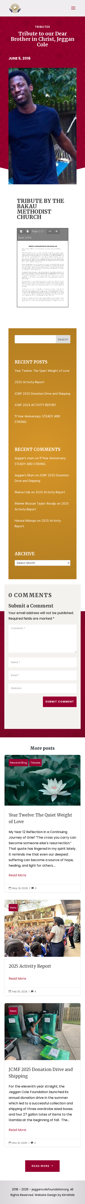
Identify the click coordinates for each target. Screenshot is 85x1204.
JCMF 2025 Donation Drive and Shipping (42, 394)
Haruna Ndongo (25, 521)
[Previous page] (21, 231)
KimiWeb (68, 1195)
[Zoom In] (56, 231)
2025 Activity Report (29, 382)
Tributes (42, 27)
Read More (17, 875)
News (13, 907)
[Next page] (28, 231)
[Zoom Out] (50, 231)
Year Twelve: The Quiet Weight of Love (42, 371)
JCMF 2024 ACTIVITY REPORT (35, 405)
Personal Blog (18, 762)
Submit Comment (59, 701)
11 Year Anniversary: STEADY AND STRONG (40, 461)
